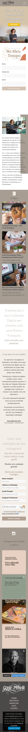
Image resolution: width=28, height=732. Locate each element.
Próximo (22, 360)
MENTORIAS (14, 700)
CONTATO (14, 708)
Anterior (5, 360)
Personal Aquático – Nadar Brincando (14, 423)
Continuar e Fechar (14, 728)
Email (4, 80)
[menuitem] (24, 3)
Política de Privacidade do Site (9, 513)
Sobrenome (6, 72)
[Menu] (24, 3)
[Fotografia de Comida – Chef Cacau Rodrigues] (14, 213)
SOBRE (14, 698)
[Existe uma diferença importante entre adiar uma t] (14, 562)
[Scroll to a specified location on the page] (14, 24)
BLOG (14, 706)
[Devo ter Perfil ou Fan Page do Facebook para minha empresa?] (14, 275)
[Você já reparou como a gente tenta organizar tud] (14, 611)
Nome (4, 64)
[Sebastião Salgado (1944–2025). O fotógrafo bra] (14, 661)
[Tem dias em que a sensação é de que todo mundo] (14, 587)
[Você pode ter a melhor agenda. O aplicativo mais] (14, 636)
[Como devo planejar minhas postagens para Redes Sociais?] (14, 242)
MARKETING (14, 703)
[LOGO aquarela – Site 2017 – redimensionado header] (11, 3)
